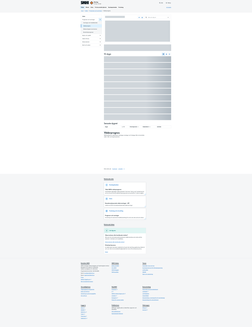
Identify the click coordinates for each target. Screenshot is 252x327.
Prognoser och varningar (95, 10)
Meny (169, 3)
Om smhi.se (84, 295)
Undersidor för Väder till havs (100, 38)
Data (92, 7)
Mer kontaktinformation (87, 281)
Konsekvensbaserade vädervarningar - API (117, 203)
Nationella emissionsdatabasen (150, 289)
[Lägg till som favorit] (139, 17)
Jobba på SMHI (115, 265)
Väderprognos (86, 26)
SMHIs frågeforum (92, 279)
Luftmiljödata (145, 293)
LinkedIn (120, 169)
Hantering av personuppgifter (88, 293)
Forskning (120, 7)
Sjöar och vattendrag (147, 274)
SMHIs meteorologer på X (125, 293)
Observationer (85, 42)
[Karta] (166, 54)
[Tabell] (163, 54)
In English (168, 7)
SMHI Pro (90, 312)
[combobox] (157, 17)
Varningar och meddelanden (90, 22)
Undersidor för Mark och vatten (100, 45)
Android (151, 310)
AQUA (89, 308)
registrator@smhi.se (89, 275)
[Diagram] (169, 54)
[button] (161, 3)
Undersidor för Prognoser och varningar (100, 19)
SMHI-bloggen (115, 270)
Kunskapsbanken (112, 7)
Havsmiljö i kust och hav (148, 265)
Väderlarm (90, 318)
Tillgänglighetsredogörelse (87, 289)
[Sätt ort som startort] (142, 17)
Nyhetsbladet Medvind (117, 313)
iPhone (151, 308)
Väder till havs (85, 38)
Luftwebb (151, 291)
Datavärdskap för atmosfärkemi (150, 300)
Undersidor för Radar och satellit (100, 35)
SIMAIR (144, 272)
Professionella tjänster (101, 7)
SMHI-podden (115, 272)
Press (82, 277)
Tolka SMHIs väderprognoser (113, 189)
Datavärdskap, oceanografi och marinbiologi (153, 298)
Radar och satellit (86, 35)
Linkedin (121, 295)
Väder (82, 7)
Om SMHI (114, 268)
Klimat (87, 7)
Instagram (121, 298)
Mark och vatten (86, 45)
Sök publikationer (116, 311)
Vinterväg (90, 316)
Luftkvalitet (145, 270)
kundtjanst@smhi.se (89, 273)
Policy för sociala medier (118, 300)
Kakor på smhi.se (85, 291)
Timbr (89, 314)
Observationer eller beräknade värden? (115, 242)
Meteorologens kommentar (90, 29)
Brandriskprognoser (88, 32)
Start (82, 10)
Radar (106, 252)
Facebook (114, 169)
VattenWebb (145, 295)
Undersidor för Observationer (100, 41)
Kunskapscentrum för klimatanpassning (152, 268)
